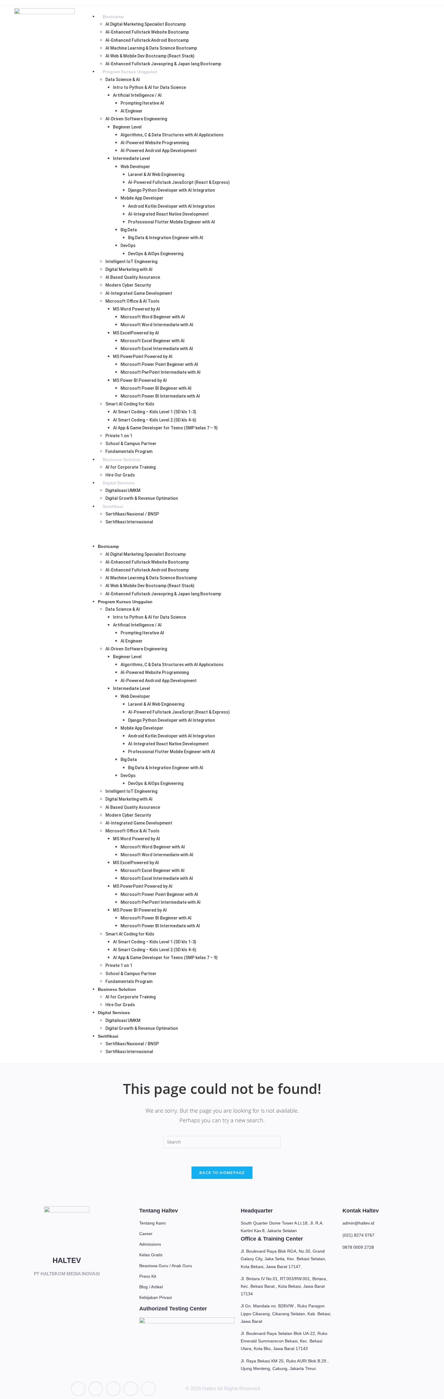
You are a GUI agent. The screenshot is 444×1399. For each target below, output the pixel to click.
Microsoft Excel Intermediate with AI (157, 348)
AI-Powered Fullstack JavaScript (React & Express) (179, 182)
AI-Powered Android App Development (159, 150)
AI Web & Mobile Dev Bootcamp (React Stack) (150, 56)
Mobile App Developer (142, 198)
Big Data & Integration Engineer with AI (165, 237)
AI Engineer (132, 111)
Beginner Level (127, 127)
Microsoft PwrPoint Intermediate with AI (161, 372)
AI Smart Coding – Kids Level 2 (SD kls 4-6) (154, 420)
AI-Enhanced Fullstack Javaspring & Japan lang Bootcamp (163, 63)
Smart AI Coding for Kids (129, 404)
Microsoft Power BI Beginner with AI (156, 388)
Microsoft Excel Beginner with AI (153, 340)
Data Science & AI (122, 79)
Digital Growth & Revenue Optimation (141, 498)
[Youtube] (148, 1388)
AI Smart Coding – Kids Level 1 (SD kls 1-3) (154, 411)
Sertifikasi (113, 506)
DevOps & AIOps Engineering (155, 253)
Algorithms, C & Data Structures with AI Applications (172, 134)
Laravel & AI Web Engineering (156, 174)
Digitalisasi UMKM (122, 490)
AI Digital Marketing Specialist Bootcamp (145, 24)
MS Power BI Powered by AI (140, 380)
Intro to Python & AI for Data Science (149, 87)
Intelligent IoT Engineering (131, 261)
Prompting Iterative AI (142, 103)
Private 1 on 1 (118, 435)
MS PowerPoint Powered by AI (142, 356)
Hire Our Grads (120, 475)
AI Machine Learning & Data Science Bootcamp (151, 48)
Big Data (129, 229)
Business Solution (122, 459)
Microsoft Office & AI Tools (132, 301)
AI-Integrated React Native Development (168, 214)
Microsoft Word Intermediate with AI (157, 324)
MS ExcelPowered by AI (136, 332)
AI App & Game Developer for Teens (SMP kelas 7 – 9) (165, 427)
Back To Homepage (222, 1172)
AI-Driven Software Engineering (136, 118)
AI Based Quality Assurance (132, 277)
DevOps (128, 245)
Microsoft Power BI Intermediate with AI (160, 396)
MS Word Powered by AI (136, 309)
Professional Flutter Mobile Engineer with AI (171, 222)
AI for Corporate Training (130, 467)
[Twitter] (131, 1388)
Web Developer (135, 166)
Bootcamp (113, 16)
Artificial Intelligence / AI (137, 95)
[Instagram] (95, 1388)
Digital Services (119, 482)
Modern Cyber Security (128, 285)
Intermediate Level (131, 158)
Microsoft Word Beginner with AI (153, 316)
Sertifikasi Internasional (129, 521)
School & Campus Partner (130, 443)
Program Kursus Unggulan (130, 71)
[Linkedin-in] (78, 1388)
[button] (260, 534)
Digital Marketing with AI (129, 269)
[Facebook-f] (113, 1388)
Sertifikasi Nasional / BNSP (132, 514)
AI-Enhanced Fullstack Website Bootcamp (147, 32)
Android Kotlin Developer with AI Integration (171, 206)
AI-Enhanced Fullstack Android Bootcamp (147, 40)
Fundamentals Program (129, 451)
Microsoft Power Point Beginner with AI (159, 364)
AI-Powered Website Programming (155, 142)
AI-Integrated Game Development (138, 293)
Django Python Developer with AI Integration (171, 190)
